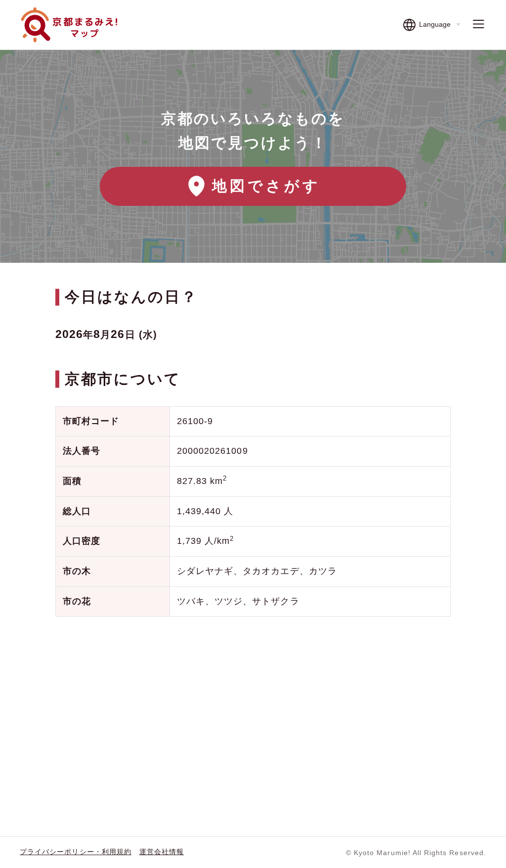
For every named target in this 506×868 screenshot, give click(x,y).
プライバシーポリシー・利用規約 (75, 852)
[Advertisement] (253, 703)
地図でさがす (266, 186)
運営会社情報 (161, 852)
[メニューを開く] (478, 25)
